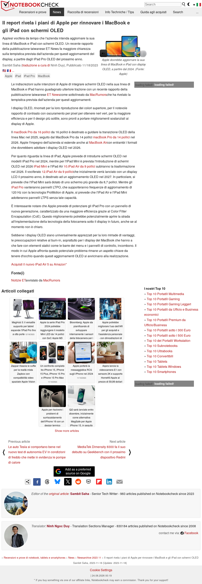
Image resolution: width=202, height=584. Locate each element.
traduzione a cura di (36, 65)
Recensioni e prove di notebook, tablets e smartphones (34, 557)
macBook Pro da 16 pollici (32, 132)
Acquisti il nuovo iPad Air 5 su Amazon (38, 264)
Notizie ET (18, 280)
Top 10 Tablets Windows (164, 366)
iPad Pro (29, 76)
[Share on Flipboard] (99, 481)
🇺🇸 (4, 70)
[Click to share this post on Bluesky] (57, 482)
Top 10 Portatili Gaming (163, 299)
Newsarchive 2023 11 (89, 557)
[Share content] (27, 481)
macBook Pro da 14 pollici (111, 137)
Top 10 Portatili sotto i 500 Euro (169, 335)
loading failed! (144, 85)
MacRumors (98, 94)
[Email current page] (119, 482)
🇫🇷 (9, 70)
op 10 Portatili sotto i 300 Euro (170, 330)
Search (178, 12)
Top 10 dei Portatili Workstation (168, 340)
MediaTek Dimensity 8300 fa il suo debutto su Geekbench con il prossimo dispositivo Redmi (98, 451)
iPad (18, 76)
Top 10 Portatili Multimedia (165, 294)
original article (59, 493)
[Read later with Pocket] (88, 481)
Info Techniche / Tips (119, 12)
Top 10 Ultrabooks (159, 351)
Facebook (191, 533)
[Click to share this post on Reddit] (78, 481)
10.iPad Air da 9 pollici (79, 166)
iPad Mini (40, 166)
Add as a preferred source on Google (78, 471)
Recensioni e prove (32, 12)
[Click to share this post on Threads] (47, 482)
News (57, 12)
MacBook (44, 76)
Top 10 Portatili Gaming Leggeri (169, 304)
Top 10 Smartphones (161, 371)
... (197, 12)
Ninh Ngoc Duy (58, 526)
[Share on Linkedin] (109, 481)
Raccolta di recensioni (83, 12)
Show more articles (67, 431)
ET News (53, 94)
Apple (8, 76)
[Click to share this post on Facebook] (37, 482)
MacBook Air (98, 142)
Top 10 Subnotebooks (162, 345)
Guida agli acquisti (153, 12)
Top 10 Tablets (157, 361)
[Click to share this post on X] (68, 481)
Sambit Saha (79, 493)
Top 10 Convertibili (160, 356)
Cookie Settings (101, 570)
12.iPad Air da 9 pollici (57, 171)
